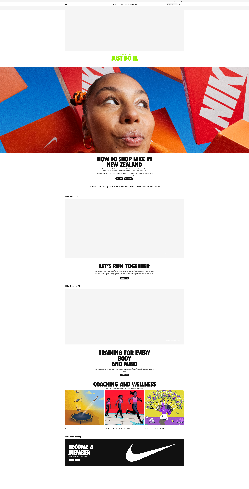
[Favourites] (180, 4)
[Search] (168, 4)
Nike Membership (132, 4)
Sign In (77, 460)
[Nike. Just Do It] (124, 110)
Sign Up (71, 460)
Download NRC (124, 278)
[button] (124, 228)
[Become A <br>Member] (124, 452)
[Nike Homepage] (67, 4)
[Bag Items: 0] (182, 4)
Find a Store (115, 4)
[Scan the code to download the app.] (124, 316)
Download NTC (124, 374)
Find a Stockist (123, 4)
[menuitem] (175, 1)
